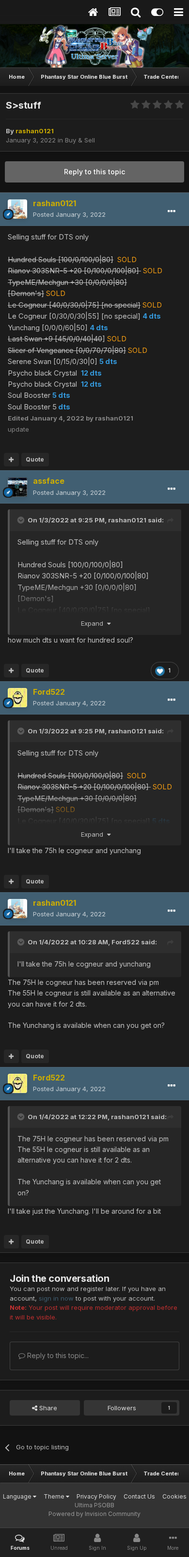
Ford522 (125, 942)
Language (18, 1496)
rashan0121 (127, 520)
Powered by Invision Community (94, 1513)
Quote (35, 459)
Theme (55, 1496)
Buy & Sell (80, 140)
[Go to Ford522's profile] (17, 697)
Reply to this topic (94, 172)
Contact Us (139, 1496)
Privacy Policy (96, 1496)
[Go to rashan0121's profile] (17, 209)
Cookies (174, 1496)
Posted (69, 214)
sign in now (56, 1298)
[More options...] (171, 211)
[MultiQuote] (11, 459)
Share (47, 1408)
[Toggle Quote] (21, 520)
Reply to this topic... (57, 1355)
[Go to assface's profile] (17, 487)
